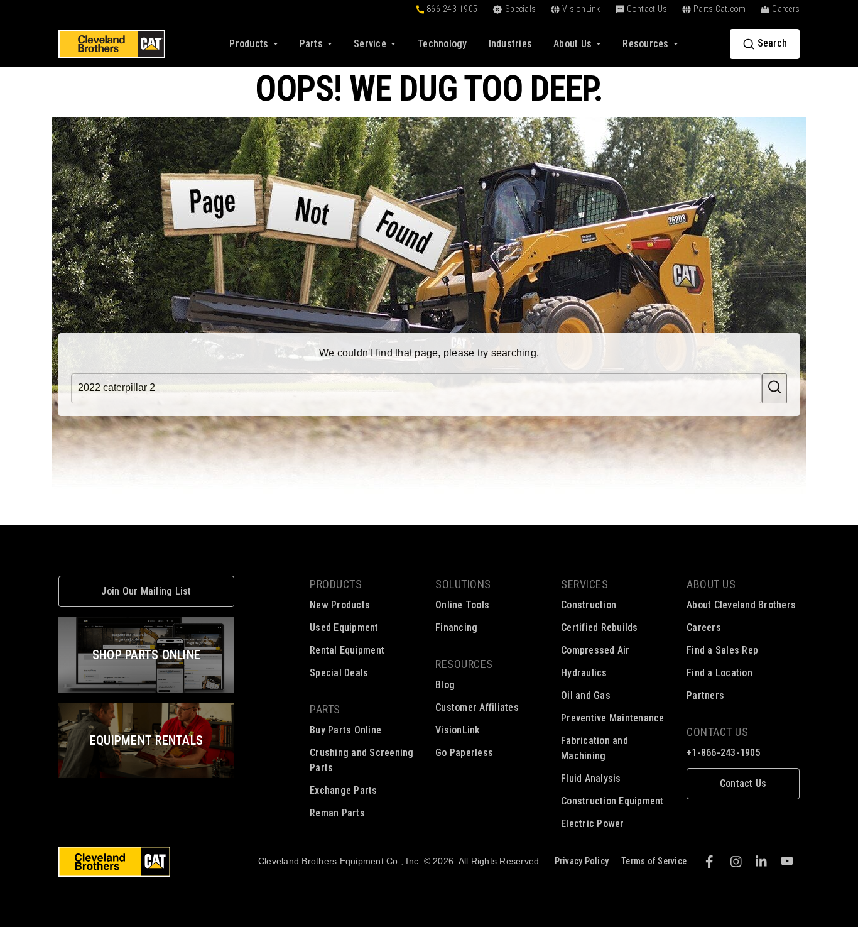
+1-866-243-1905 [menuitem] (724, 753)
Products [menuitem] (336, 584)
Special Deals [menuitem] (339, 673)
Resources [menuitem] (464, 664)
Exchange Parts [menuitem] (343, 790)
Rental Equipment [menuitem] (347, 650)
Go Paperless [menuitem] (464, 753)
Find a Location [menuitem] (719, 673)
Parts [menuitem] (325, 709)
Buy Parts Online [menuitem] (345, 730)
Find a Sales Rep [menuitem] (722, 650)
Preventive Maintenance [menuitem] (613, 718)
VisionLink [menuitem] (458, 730)
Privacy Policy (582, 861)
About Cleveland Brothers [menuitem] (741, 605)
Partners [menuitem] (705, 695)
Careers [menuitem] (704, 628)
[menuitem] (442, 44)
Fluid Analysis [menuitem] (591, 778)
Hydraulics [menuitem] (584, 673)
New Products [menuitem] (340, 605)
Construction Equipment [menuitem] (612, 801)
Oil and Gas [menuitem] (586, 695)
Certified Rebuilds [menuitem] (599, 628)
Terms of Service (654, 861)
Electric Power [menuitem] (592, 824)
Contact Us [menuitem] (717, 731)
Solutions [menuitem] (463, 584)
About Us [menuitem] (711, 584)
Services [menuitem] (584, 584)
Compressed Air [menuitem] (595, 650)
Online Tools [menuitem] (462, 605)
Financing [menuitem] (456, 628)
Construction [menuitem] (588, 605)
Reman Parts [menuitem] (337, 813)
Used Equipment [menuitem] (344, 628)
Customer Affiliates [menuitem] (477, 707)
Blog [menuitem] (445, 685)
